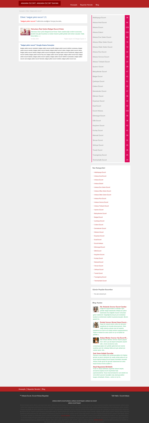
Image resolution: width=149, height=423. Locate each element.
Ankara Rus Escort (100, 198)
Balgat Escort (98, 217)
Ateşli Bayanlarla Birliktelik (102, 367)
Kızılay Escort (98, 258)
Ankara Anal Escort (100, 176)
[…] (39, 36)
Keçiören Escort (99, 254)
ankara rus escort (91, 401)
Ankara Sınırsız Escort (101, 202)
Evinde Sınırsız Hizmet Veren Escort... (114, 322)
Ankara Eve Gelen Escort (102, 187)
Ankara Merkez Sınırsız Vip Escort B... (114, 338)
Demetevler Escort (100, 228)
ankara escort (98, 420)
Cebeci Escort (98, 225)
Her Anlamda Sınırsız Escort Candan (113, 307)
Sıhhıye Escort (98, 269)
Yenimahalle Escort (100, 281)
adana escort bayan (74, 403)
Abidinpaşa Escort (100, 172)
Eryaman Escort (99, 236)
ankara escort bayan (78, 401)
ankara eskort (56, 401)
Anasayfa (73, 5)
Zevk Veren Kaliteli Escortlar (103, 353)
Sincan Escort (98, 266)
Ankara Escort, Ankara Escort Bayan (39, 3)
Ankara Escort (98, 180)
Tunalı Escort (98, 273)
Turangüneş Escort (100, 277)
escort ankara (66, 401)
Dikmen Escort (98, 232)
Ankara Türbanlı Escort (101, 206)
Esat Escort (97, 239)
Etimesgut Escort (99, 247)
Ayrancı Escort (98, 210)
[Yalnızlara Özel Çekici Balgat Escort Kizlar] (25, 35)
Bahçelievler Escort (100, 213)
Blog (97, 5)
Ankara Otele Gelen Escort (102, 195)
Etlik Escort (97, 251)
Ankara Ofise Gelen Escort (102, 191)
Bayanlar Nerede (86, 5)
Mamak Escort (98, 262)
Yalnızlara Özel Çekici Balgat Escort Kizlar (47, 29)
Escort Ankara (98, 243)
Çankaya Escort (99, 221)
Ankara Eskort (98, 183)
